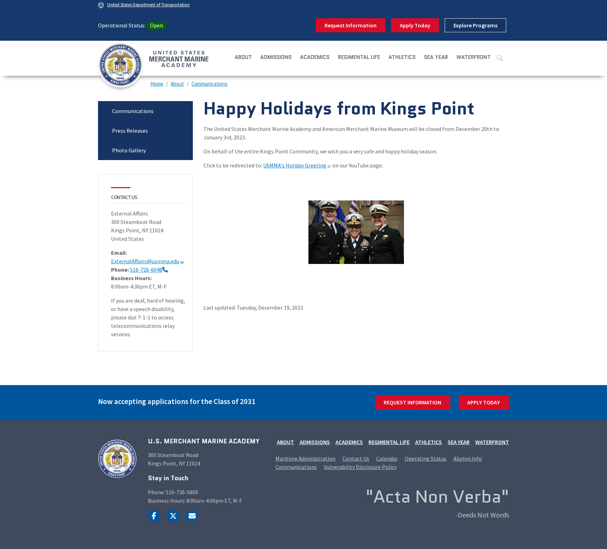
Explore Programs (475, 25)
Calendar (387, 458)
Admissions (276, 57)
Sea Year (436, 57)
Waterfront (473, 57)
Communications (209, 83)
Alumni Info (467, 458)
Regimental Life (359, 57)
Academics (314, 57)
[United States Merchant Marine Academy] (129, 58)
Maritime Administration (305, 458)
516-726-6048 (146, 269)
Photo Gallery (129, 150)
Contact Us (355, 458)
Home (156, 83)
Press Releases (130, 130)
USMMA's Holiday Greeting (294, 165)
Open (156, 25)
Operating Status (425, 458)
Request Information (351, 25)
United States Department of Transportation (148, 4)
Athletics (402, 57)
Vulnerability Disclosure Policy (360, 466)
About (243, 57)
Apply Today (415, 25)
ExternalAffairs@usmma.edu (145, 261)
